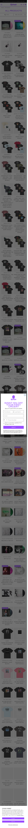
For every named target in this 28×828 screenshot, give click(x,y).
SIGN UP (13, 427)
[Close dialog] (25, 395)
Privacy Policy (20, 815)
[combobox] (5, 419)
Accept (13, 818)
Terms (19, 432)
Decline (13, 821)
